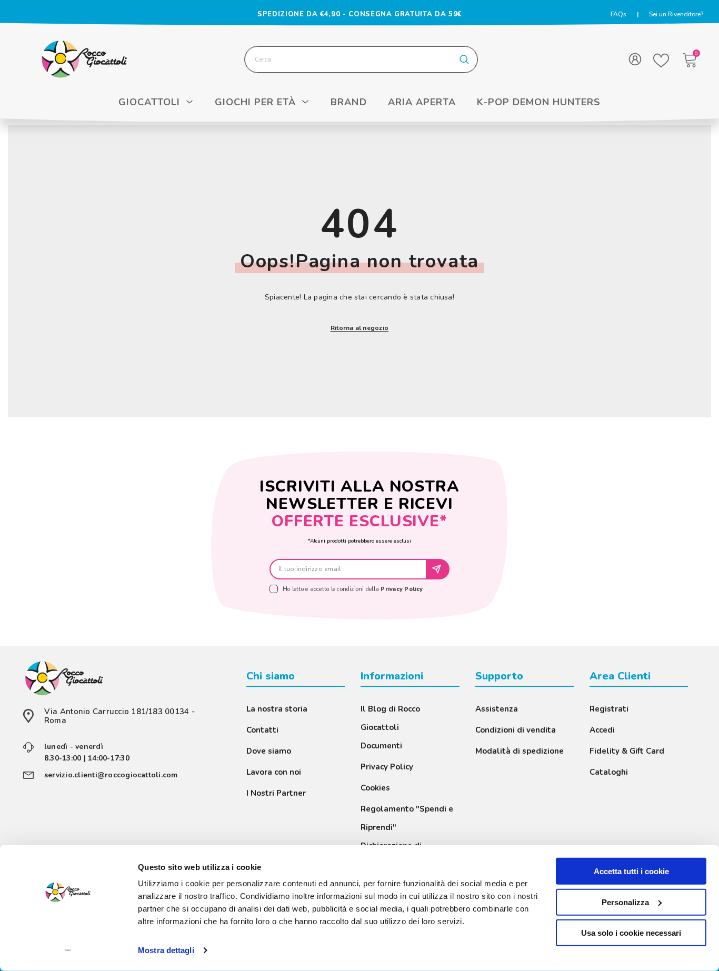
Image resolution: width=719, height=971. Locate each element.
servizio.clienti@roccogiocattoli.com (111, 775)
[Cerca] (361, 59)
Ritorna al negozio (359, 328)
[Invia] (438, 569)
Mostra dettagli (166, 950)
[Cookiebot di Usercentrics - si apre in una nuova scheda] (68, 950)
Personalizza (625, 901)
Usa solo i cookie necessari (631, 932)
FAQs (618, 14)
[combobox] (348, 59)
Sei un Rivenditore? (676, 14)
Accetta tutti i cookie (631, 871)
